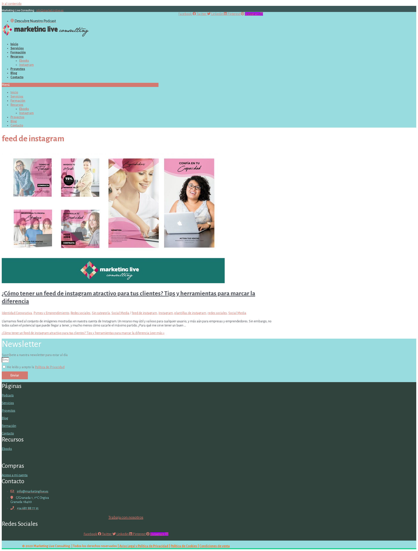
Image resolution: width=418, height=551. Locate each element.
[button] (80, 85)
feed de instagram (144, 313)
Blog (13, 73)
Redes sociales (80, 313)
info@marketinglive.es (50, 10)
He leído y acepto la (35, 367)
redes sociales (217, 313)
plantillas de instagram (190, 313)
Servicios (17, 48)
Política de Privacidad (49, 367)
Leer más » (83, 333)
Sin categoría (101, 313)
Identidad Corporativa (17, 313)
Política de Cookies (184, 546)
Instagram (26, 65)
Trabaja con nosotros (125, 517)
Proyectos (17, 69)
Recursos (17, 56)
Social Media (120, 313)
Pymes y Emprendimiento (51, 313)
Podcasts (8, 395)
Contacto (17, 77)
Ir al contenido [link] (12, 3)
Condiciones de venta (214, 546)
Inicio (14, 44)
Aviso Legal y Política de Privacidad (144, 546)
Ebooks (24, 60)
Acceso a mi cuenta (15, 475)
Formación (18, 52)
